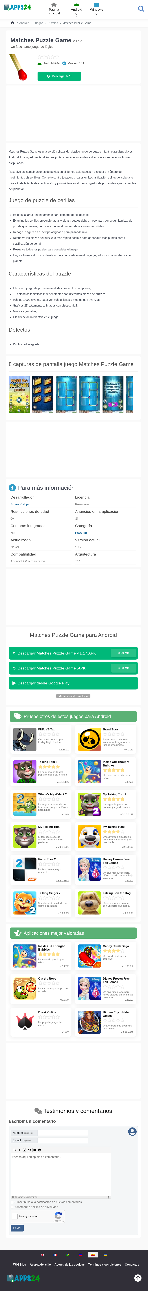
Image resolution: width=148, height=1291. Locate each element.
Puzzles (81, 533)
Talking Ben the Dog (117, 893)
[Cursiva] (19, 1150)
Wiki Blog (19, 1264)
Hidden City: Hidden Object (116, 1014)
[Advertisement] (73, 113)
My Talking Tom (49, 826)
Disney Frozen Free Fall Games (116, 861)
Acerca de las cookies (70, 1264)
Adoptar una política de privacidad (36, 1207)
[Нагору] (138, 1278)
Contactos (132, 1264)
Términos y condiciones (104, 1264)
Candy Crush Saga (116, 946)
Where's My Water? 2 (52, 794)
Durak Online (47, 1012)
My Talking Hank (114, 826)
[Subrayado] (24, 1150)
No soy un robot (28, 1216)
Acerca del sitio (40, 1264)
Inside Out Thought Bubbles (116, 763)
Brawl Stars (111, 729)
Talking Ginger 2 (49, 893)
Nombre (23, 1132)
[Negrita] (14, 1150)
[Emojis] (40, 1150)
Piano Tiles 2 (47, 859)
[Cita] (29, 1150)
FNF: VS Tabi (47, 729)
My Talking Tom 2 (115, 794)
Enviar (17, 1228)
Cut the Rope (47, 978)
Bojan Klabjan (20, 504)
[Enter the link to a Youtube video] (34, 1150)
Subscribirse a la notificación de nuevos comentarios (48, 1202)
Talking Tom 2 (47, 761)
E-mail (22, 1140)
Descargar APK (62, 76)
